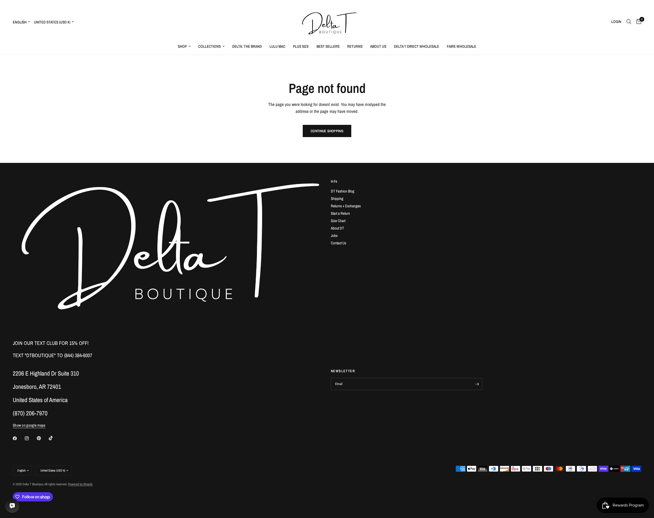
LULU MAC (277, 46)
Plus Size (301, 46)
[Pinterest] (42, 438)
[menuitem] (184, 46)
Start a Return (340, 213)
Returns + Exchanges (346, 206)
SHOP (182, 46)
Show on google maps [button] (29, 425)
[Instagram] (30, 438)
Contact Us (338, 243)
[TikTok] (54, 438)
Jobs (334, 235)
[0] (637, 22)
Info (334, 181)
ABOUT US (378, 46)
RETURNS (355, 46)
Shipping (337, 198)
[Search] (629, 22)
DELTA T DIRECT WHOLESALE (416, 46)
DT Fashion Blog (342, 191)
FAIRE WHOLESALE (461, 46)
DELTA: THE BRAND (247, 46)
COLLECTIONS (209, 46)
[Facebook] (18, 438)
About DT (337, 228)
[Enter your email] (477, 384)
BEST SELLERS (328, 46)
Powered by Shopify (80, 484)
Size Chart (338, 220)
